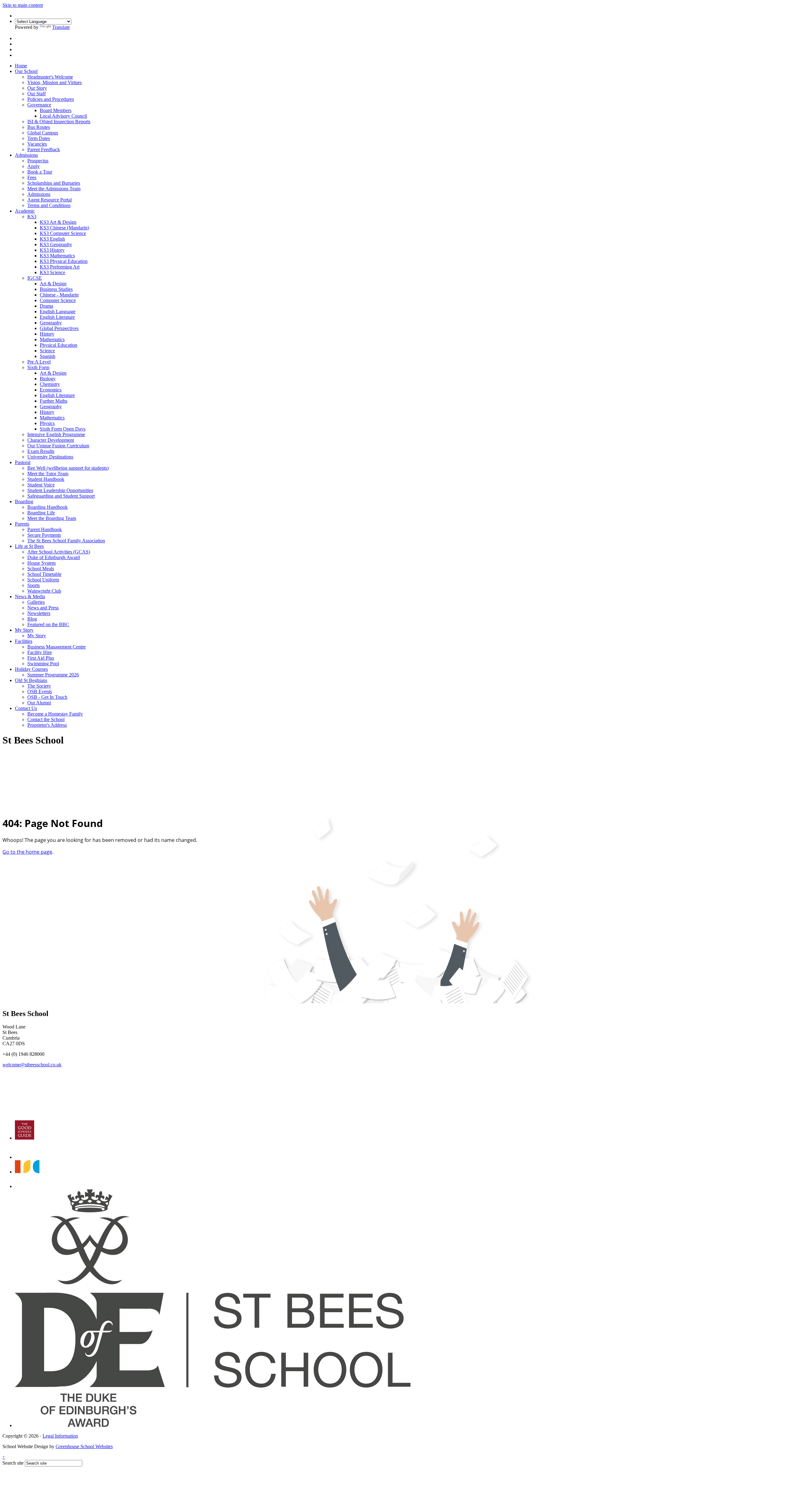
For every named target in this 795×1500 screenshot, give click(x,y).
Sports (33, 585)
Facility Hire (39, 652)
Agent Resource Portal (49, 199)
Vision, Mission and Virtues (54, 82)
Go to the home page (27, 851)
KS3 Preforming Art (60, 266)
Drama (46, 306)
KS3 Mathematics (57, 255)
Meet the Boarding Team (51, 518)
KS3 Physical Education (64, 261)
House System (41, 563)
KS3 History (52, 250)
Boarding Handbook (47, 507)
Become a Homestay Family (55, 713)
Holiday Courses (31, 669)
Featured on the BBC (48, 624)
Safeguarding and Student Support (61, 496)
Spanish (47, 356)
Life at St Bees (29, 546)
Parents (22, 523)
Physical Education (58, 345)
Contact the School (46, 719)
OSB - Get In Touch (47, 697)
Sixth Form (38, 367)
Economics (50, 389)
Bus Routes (38, 127)
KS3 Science (52, 272)
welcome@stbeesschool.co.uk (31, 1064)
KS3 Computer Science (63, 233)
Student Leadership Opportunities (60, 490)
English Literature (57, 317)
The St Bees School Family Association (66, 540)
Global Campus (42, 132)
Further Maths (53, 401)
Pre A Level (39, 361)
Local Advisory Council (63, 116)
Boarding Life (41, 512)
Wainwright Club (44, 591)
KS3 (31, 216)
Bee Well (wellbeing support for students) (68, 468)
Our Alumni (39, 702)
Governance (39, 104)
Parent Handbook (44, 529)
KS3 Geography (56, 244)
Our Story (37, 88)
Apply (33, 166)
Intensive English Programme (56, 434)
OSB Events (39, 691)
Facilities (23, 641)
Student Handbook (45, 479)
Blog (32, 618)
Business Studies (56, 289)
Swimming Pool (43, 663)
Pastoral (22, 462)
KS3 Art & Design (58, 222)
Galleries (36, 602)
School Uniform (43, 579)
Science (47, 350)
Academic (25, 211)
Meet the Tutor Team (47, 473)
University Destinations (50, 456)
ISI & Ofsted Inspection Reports (58, 121)
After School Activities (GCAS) (58, 551)
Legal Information (60, 1436)
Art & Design (53, 283)
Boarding (24, 501)
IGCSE (34, 278)
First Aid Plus (40, 658)
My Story (24, 630)
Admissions (26, 155)
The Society (39, 686)
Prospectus (37, 160)
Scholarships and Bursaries (53, 183)
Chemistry (50, 384)
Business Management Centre (56, 646)
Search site (13, 1463)
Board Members (55, 110)
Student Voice (41, 484)
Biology (48, 378)
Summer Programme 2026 (53, 674)
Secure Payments (44, 535)
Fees (31, 177)
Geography (51, 322)
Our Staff (36, 93)
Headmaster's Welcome (50, 76)
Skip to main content (22, 5)
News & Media (30, 596)
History (47, 334)
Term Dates (38, 138)
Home (21, 65)
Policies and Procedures (50, 99)
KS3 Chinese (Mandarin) (64, 227)
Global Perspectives (59, 328)
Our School (26, 71)
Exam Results (40, 451)
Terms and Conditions (48, 205)
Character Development (50, 440)
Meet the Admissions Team (53, 188)
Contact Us (26, 708)
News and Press (43, 607)
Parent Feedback (43, 149)
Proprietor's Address (47, 725)
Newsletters (38, 613)
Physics (47, 423)
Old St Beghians (31, 680)
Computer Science (58, 300)
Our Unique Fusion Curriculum (58, 445)
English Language (57, 311)
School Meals (40, 568)
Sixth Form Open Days (62, 428)
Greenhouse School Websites (84, 1446)
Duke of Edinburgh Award (53, 557)
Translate (61, 27)
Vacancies (37, 144)
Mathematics (52, 339)
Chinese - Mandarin (59, 294)
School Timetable (44, 574)
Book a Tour (39, 171)
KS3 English (52, 239)
